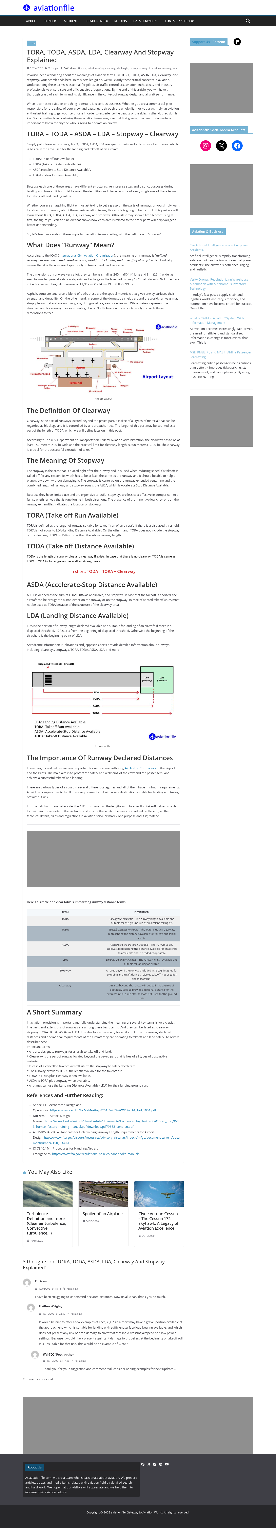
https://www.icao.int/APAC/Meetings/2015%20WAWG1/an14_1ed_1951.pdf (103, 1110)
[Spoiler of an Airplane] (103, 1184)
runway (134, 68)
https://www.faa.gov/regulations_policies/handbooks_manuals (95, 1154)
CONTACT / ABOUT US (180, 21)
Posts (31, 43)
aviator (49, 1354)
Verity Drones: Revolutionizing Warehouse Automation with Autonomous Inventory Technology (219, 283)
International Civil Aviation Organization (86, 255)
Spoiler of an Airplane (103, 1213)
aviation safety (96, 68)
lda (118, 68)
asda (83, 68)
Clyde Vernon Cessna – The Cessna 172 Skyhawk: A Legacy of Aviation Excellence (158, 1221)
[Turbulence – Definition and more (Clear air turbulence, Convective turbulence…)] (48, 1184)
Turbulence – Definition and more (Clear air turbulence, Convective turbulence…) (46, 1223)
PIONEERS (50, 21)
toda (175, 68)
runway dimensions (150, 68)
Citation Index (97, 21)
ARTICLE (31, 21)
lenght (124, 68)
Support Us (201, 42)
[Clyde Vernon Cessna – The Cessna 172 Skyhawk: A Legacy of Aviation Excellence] (159, 1184)
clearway (110, 68)
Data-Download (145, 21)
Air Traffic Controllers (140, 768)
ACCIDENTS (71, 21)
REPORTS (120, 21)
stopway (166, 68)
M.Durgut (53, 68)
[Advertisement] (103, 859)
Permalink (72, 1288)
